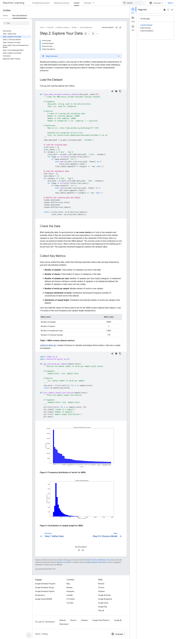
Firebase (101, 591)
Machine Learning (13, 2)
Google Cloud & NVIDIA (43, 599)
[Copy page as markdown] (93, 34)
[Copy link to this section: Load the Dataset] (65, 80)
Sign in (170, 3)
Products (50, 27)
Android (101, 584)
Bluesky (69, 587)
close (172, 9)
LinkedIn (70, 595)
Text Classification (19, 15)
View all (101, 611)
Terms (37, 634)
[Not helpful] (120, 27)
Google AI (118, 620)
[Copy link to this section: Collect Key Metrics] (68, 256)
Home (5, 15)
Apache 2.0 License (64, 562)
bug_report (164, 9)
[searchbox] (16, 23)
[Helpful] (116, 27)
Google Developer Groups (44, 587)
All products (64, 624)
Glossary (87, 3)
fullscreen (168, 9)
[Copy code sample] (120, 91)
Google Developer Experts (44, 591)
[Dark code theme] (116, 91)
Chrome (101, 587)
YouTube (70, 603)
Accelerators (40, 595)
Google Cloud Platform (101, 620)
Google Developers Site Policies (96, 562)
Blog (68, 584)
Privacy (45, 634)
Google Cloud (103, 603)
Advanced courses (61, 3)
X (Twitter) (71, 599)
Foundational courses (41, 3)
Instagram (70, 591)
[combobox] (134, 3)
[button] (81, 56)
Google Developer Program (45, 584)
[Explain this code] (112, 91)
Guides (76, 3)
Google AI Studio (104, 595)
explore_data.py (48, 345)
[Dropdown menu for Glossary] (94, 3)
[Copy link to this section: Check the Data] (62, 226)
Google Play (102, 607)
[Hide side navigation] (28, 634)
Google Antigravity (105, 599)
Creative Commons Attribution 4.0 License (100, 560)
